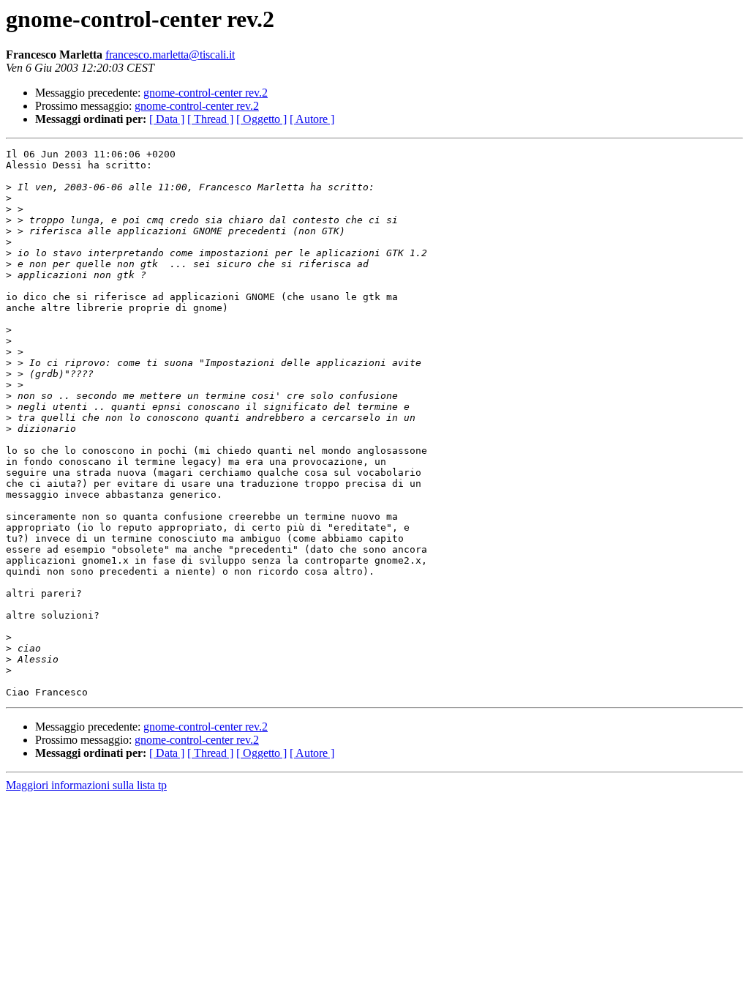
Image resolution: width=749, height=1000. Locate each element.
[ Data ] (166, 119)
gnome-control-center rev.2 (205, 92)
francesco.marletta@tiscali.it (170, 54)
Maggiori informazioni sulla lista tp (86, 785)
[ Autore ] (312, 119)
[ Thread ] (210, 119)
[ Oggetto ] (261, 119)
